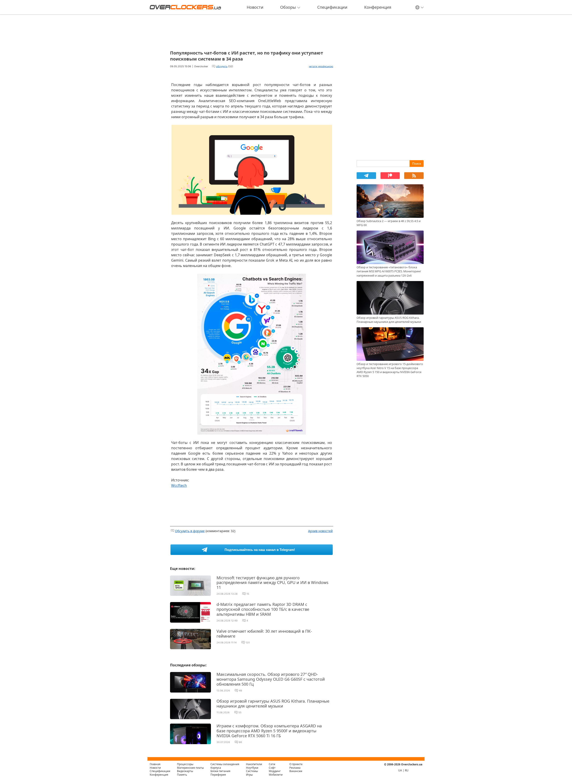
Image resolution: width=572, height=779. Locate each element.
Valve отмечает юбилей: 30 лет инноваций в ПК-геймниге (264, 633)
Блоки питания (220, 771)
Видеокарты (185, 771)
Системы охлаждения (224, 764)
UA (400, 770)
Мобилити (276, 775)
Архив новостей (320, 531)
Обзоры (288, 7)
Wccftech (179, 485)
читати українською (321, 66)
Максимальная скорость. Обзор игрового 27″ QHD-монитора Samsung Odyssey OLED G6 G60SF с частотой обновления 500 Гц (271, 679)
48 (240, 690)
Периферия (218, 775)
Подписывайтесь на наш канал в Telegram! (260, 550)
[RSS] (414, 175)
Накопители (254, 764)
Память (182, 775)
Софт (272, 768)
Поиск (416, 163)
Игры (249, 775)
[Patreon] (390, 175)
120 (248, 642)
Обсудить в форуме (190, 531)
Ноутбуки (252, 768)
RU (406, 770)
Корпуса (215, 768)
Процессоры (185, 764)
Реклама (295, 768)
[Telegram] (366, 175)
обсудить (221, 66)
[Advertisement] (251, 31)
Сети (272, 764)
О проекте (296, 764)
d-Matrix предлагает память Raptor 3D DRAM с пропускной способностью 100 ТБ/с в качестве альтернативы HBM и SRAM (263, 609)
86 (240, 742)
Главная (155, 764)
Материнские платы (190, 768)
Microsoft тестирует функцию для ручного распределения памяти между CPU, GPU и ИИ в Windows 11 (272, 582)
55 (240, 712)
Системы (252, 771)
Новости (255, 7)
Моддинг (275, 771)
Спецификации (332, 7)
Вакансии (295, 771)
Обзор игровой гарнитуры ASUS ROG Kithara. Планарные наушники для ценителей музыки (273, 703)
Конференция (377, 7)
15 (247, 593)
